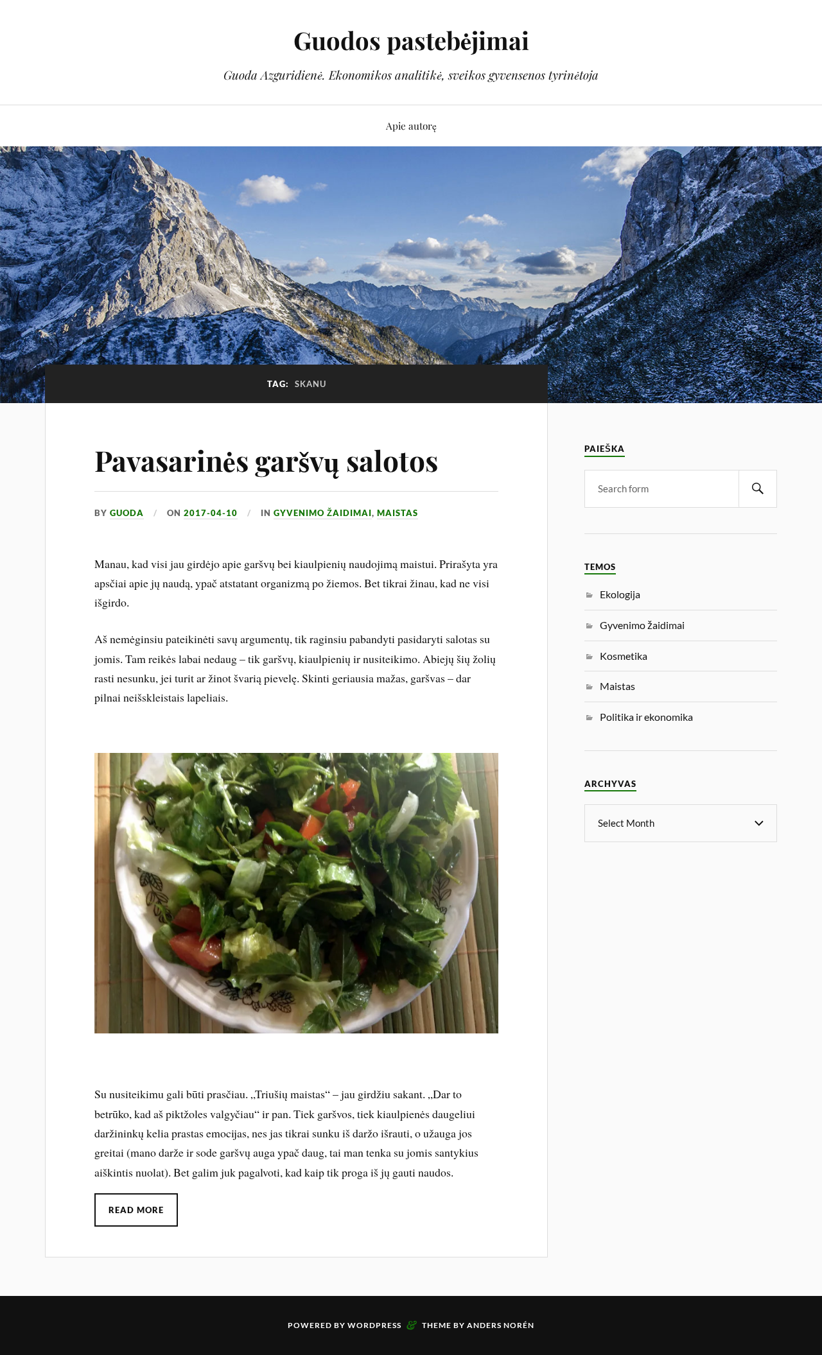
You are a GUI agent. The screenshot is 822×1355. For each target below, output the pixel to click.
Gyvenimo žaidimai (323, 513)
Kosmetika (623, 656)
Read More (136, 1210)
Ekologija (620, 594)
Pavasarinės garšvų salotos (266, 460)
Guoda (127, 513)
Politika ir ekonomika (646, 717)
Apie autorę (411, 125)
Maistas (397, 513)
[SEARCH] (758, 489)
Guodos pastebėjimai (411, 40)
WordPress (374, 1325)
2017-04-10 (211, 513)
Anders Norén (500, 1325)
